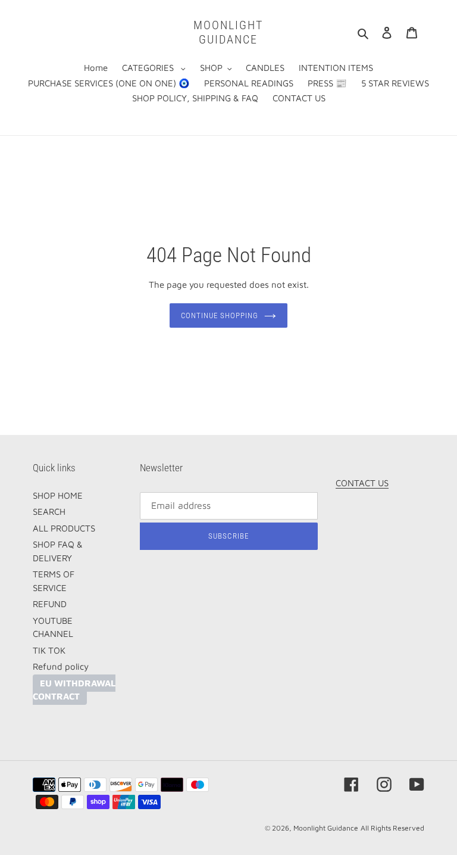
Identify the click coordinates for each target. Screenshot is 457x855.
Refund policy (61, 666)
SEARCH (49, 511)
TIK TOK (49, 650)
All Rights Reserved (392, 827)
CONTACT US (362, 483)
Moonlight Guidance (228, 32)
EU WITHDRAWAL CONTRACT (74, 690)
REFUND (50, 604)
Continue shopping (220, 315)
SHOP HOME (58, 495)
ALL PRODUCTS (64, 528)
